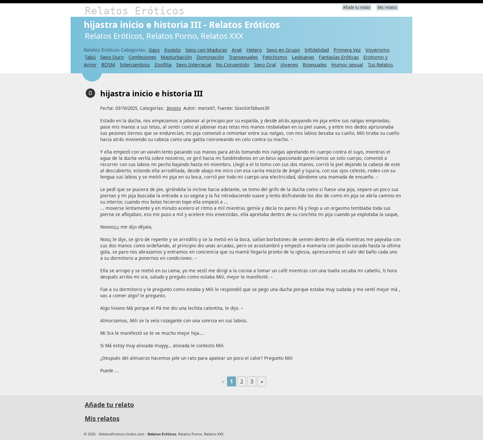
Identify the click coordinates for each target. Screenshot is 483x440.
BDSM (108, 64)
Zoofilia (163, 64)
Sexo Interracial (193, 64)
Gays (154, 49)
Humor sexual (347, 64)
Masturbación (176, 57)
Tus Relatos (380, 64)
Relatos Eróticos (135, 11)
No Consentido (232, 64)
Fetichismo (275, 57)
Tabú (90, 57)
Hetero (254, 49)
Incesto (172, 49)
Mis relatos (387, 7)
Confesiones (142, 57)
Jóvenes (289, 64)
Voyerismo (377, 49)
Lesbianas (303, 57)
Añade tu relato (356, 7)
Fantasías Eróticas (339, 57)
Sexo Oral (265, 64)
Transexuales (243, 57)
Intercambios (135, 64)
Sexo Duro (112, 57)
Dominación (210, 57)
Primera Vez (347, 49)
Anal (237, 49)
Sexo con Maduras (206, 49)
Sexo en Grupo (283, 49)
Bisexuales (315, 64)
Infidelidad (317, 49)
